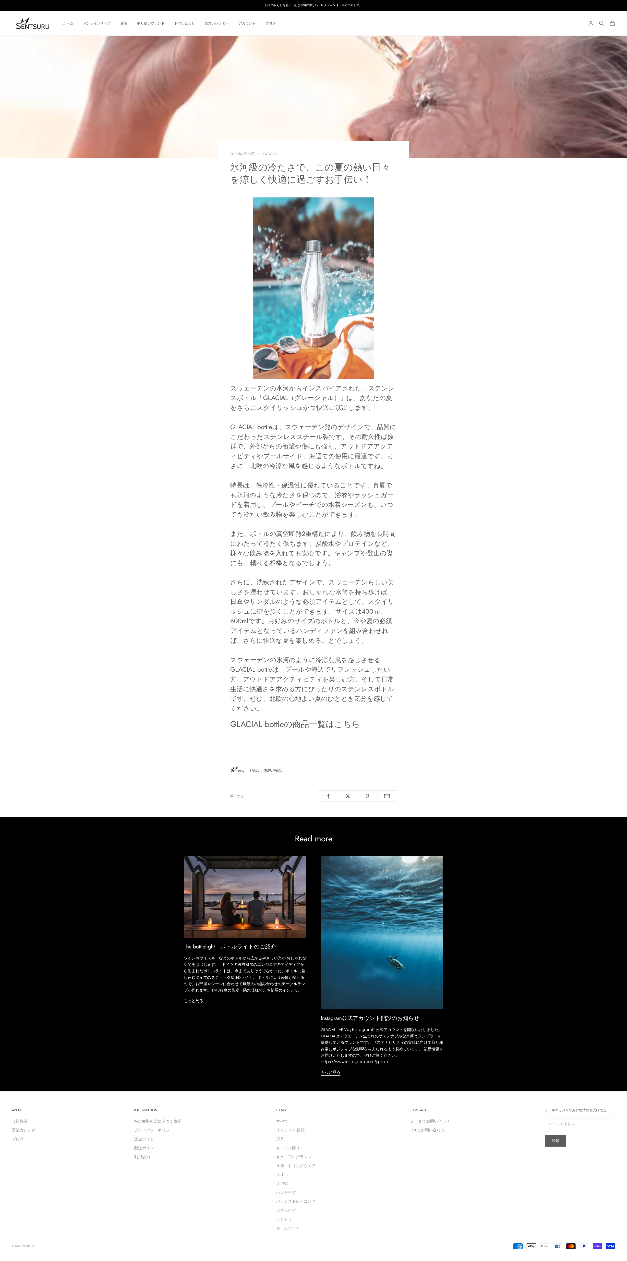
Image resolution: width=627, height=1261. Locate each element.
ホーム (68, 23)
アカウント (247, 23)
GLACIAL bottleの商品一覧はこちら (295, 724)
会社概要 (19, 1121)
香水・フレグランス (294, 1157)
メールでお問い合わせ (430, 1121)
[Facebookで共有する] (328, 796)
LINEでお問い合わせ (427, 1130)
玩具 (280, 1139)
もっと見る (193, 1001)
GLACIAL (270, 153)
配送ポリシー (146, 1148)
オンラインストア (97, 23)
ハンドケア (286, 1192)
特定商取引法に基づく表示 (157, 1121)
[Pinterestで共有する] (367, 796)
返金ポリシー (146, 1139)
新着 (124, 23)
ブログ (270, 23)
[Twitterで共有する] (347, 796)
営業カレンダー (217, 23)
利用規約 (142, 1157)
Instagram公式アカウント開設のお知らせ (370, 1018)
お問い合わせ (184, 23)
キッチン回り (288, 1148)
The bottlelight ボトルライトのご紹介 (230, 946)
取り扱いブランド (151, 23)
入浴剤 (282, 1183)
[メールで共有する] (387, 796)
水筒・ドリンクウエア (295, 1166)
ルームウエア (288, 1228)
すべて (282, 1121)
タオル (282, 1174)
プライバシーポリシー (153, 1130)
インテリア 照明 (290, 1130)
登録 (555, 1140)
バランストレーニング (295, 1201)
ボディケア (286, 1210)
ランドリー (286, 1219)
